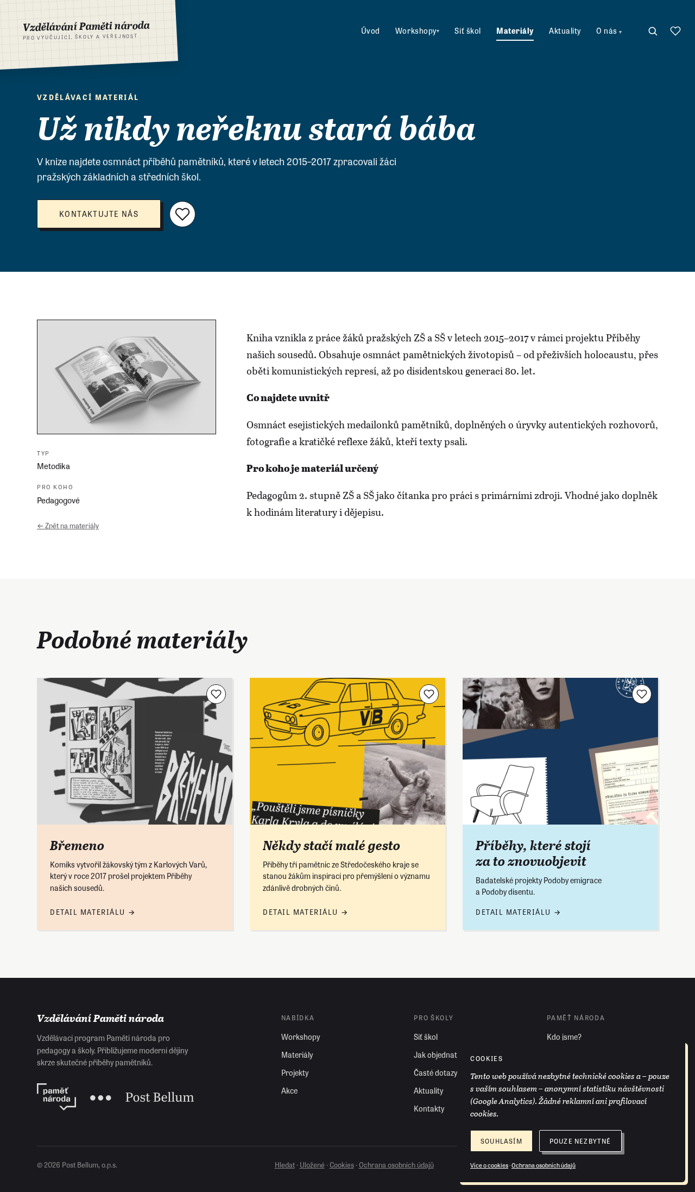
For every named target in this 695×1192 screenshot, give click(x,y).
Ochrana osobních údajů (396, 1164)
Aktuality (565, 30)
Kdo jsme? (564, 1036)
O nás (609, 30)
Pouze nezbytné (580, 1141)
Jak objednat (435, 1054)
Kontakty (429, 1108)
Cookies (342, 1164)
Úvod (370, 30)
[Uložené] (675, 31)
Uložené (312, 1164)
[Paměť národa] (56, 1096)
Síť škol (467, 30)
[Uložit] (182, 214)
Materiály (515, 30)
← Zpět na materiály (68, 525)
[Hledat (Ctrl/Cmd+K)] (652, 31)
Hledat (285, 1164)
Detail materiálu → (92, 912)
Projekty (294, 1072)
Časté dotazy (435, 1072)
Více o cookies (489, 1164)
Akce (289, 1090)
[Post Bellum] (142, 1097)
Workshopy (417, 30)
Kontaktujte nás (98, 213)
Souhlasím (501, 1141)
